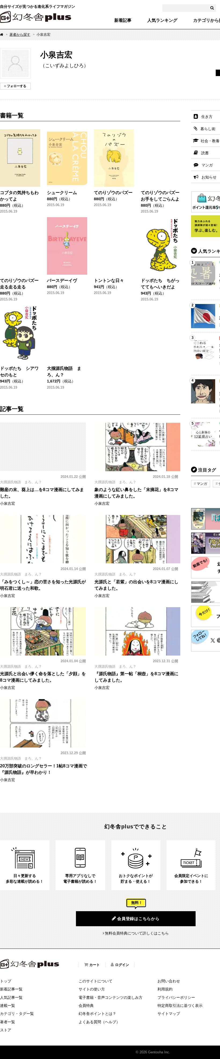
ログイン (122, 965)
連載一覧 (7, 1005)
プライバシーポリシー (176, 997)
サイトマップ (168, 1013)
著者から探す (19, 35)
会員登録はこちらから (138, 918)
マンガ (202, 484)
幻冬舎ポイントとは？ (97, 1013)
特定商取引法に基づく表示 (180, 1005)
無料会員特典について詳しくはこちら (137, 933)
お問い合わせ (168, 981)
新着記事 (122, 20)
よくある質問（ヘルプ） (99, 1022)
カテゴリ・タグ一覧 (17, 1013)
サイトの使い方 (92, 989)
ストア (5, 1030)
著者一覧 (7, 1022)
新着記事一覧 (11, 989)
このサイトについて (95, 981)
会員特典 (86, 1005)
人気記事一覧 (11, 997)
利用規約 (165, 989)
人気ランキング (162, 20)
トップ (5, 981)
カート (94, 965)
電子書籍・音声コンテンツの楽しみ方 (110, 997)
